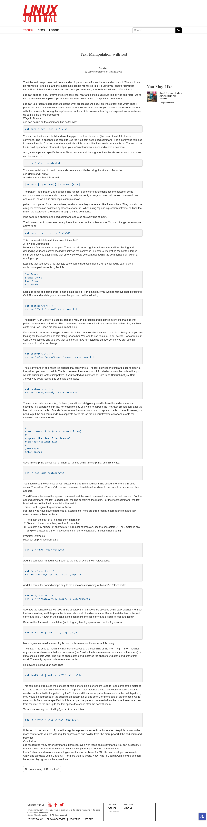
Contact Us (113, 811)
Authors (112, 808)
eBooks (54, 30)
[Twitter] (62, 805)
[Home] (40, 12)
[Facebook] (55, 805)
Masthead (112, 804)
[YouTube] (50, 805)
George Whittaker (167, 102)
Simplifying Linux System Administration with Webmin (171, 96)
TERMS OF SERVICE (56, 819)
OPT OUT (88, 819)
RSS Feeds (128, 804)
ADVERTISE (75, 819)
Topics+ (28, 30)
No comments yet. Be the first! (42, 769)
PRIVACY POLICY (35, 819)
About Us (128, 808)
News (41, 30)
